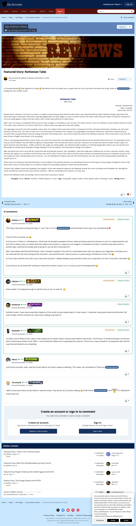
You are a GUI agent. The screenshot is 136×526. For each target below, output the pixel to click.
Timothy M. (16, 382)
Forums (14, 11)
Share (111, 79)
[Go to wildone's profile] (5, 78)
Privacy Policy (49, 515)
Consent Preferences (84, 515)
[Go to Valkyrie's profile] (8, 281)
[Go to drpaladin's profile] (8, 331)
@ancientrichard (123, 88)
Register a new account (38, 431)
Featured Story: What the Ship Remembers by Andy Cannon (27, 463)
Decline (113, 520)
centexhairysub (117, 453)
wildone (23, 78)
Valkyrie (15, 281)
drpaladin (16, 330)
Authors (33, 11)
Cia (7, 474)
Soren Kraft (115, 472)
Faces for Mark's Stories (13, 492)
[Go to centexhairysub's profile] (108, 454)
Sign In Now (97, 431)
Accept (126, 520)
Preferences (100, 520)
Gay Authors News (16, 26)
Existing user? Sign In (112, 4)
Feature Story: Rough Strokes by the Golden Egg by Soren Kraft (29, 472)
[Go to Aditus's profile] (8, 360)
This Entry (124, 11)
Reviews (31, 78)
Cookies (70, 515)
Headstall (16, 305)
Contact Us (60, 515)
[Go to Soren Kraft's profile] (108, 473)
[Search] (131, 11)
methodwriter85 (12, 494)
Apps (60, 11)
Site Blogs (32, 30)
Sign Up (129, 4)
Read (42, 11)
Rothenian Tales (68, 99)
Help (51, 11)
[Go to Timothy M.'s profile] (8, 383)
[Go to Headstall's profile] (8, 305)
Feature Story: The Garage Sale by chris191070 (22, 480)
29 (38, 492)
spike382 (114, 482)
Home (6, 11)
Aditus (14, 359)
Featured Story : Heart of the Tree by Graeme (22, 452)
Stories (23, 11)
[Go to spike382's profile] (108, 483)
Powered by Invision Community (68, 523)
